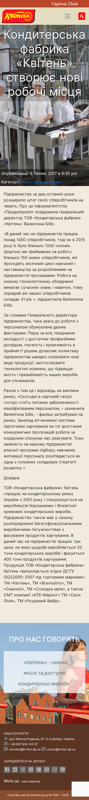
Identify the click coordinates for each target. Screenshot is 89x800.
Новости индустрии (41, 181)
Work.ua (11, 780)
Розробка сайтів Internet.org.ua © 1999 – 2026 (38, 795)
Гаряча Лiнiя (65, 3)
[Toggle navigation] (67, 16)
